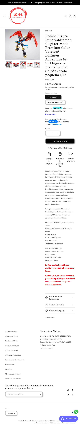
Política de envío (54, 423)
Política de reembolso (55, 420)
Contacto (8, 369)
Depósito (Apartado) (55, 102)
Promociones (9, 364)
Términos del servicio (42, 423)
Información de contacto (68, 423)
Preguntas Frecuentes (13, 355)
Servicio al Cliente (11, 341)
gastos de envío (53, 87)
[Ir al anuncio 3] (41, 3)
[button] (4, 16)
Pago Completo (53, 97)
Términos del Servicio (12, 374)
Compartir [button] (51, 317)
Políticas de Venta (11, 336)
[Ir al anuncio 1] (38, 3)
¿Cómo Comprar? (11, 350)
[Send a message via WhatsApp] (76, 412)
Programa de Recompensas (15, 360)
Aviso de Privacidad (12, 346)
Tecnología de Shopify (41, 420)
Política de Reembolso (13, 379)
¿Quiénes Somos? (11, 331)
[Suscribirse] (40, 394)
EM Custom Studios (28, 420)
